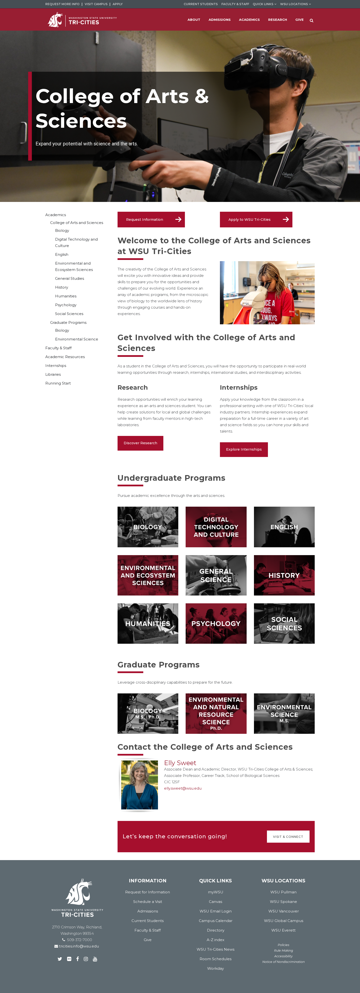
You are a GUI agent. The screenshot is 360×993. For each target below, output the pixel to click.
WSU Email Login (216, 911)
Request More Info (62, 4)
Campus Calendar (215, 920)
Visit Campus (96, 4)
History (61, 287)
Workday (215, 968)
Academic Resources (65, 356)
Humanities (65, 296)
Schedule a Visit (147, 901)
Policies (283, 945)
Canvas (215, 901)
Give (148, 939)
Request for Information (147, 892)
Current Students (201, 4)
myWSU (215, 892)
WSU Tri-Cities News (215, 949)
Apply (118, 4)
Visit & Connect (288, 836)
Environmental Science (76, 339)
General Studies (69, 278)
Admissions (147, 911)
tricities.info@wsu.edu (78, 946)
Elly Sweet (180, 763)
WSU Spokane (283, 901)
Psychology (65, 305)
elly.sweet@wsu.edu (183, 788)
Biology (62, 230)
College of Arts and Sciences (76, 222)
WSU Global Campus (283, 920)
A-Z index (215, 939)
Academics (55, 214)
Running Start (58, 383)
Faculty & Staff (235, 4)
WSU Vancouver (283, 911)
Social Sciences (69, 313)
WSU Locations (294, 4)
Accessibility (283, 956)
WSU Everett (283, 930)
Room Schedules (215, 959)
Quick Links (263, 4)
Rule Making (283, 950)
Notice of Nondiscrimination (283, 962)
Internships (55, 365)
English (61, 254)
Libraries (53, 374)
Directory (215, 930)
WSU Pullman (283, 892)
